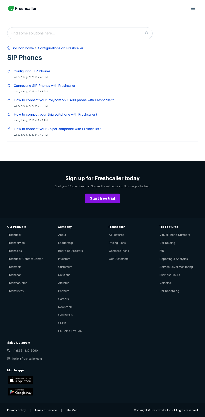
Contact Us (65, 315)
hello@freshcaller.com (27, 358)
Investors (64, 258)
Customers (65, 267)
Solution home (22, 48)
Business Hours (170, 275)
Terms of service (46, 410)
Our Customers (119, 258)
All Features (116, 234)
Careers (63, 299)
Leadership (65, 242)
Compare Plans (119, 250)
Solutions (64, 275)
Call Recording (169, 291)
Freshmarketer (17, 283)
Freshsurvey (16, 291)
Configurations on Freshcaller (60, 48)
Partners (63, 291)
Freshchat (14, 275)
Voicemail (166, 283)
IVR (162, 250)
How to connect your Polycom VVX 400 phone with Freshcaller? (64, 100)
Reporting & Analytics (174, 258)
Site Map (71, 410)
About (62, 234)
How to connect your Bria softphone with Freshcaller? (55, 114)
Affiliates (63, 283)
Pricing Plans (117, 242)
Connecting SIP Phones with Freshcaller (44, 86)
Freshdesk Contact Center (25, 258)
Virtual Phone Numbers (175, 234)
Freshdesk (15, 234)
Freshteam (14, 267)
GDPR (62, 323)
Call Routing (167, 242)
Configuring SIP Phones (32, 71)
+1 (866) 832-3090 (25, 350)
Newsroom (65, 307)
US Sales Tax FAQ (70, 331)
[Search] (147, 33)
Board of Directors (70, 250)
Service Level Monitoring (176, 267)
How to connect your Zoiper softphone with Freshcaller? (57, 129)
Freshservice (16, 242)
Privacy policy (16, 410)
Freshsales (15, 250)
